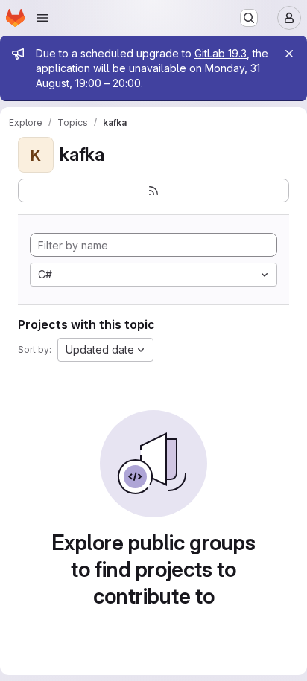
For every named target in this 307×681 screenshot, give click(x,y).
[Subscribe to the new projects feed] (153, 190)
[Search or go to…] (249, 18)
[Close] (289, 54)
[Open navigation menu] (42, 18)
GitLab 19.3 (220, 53)
